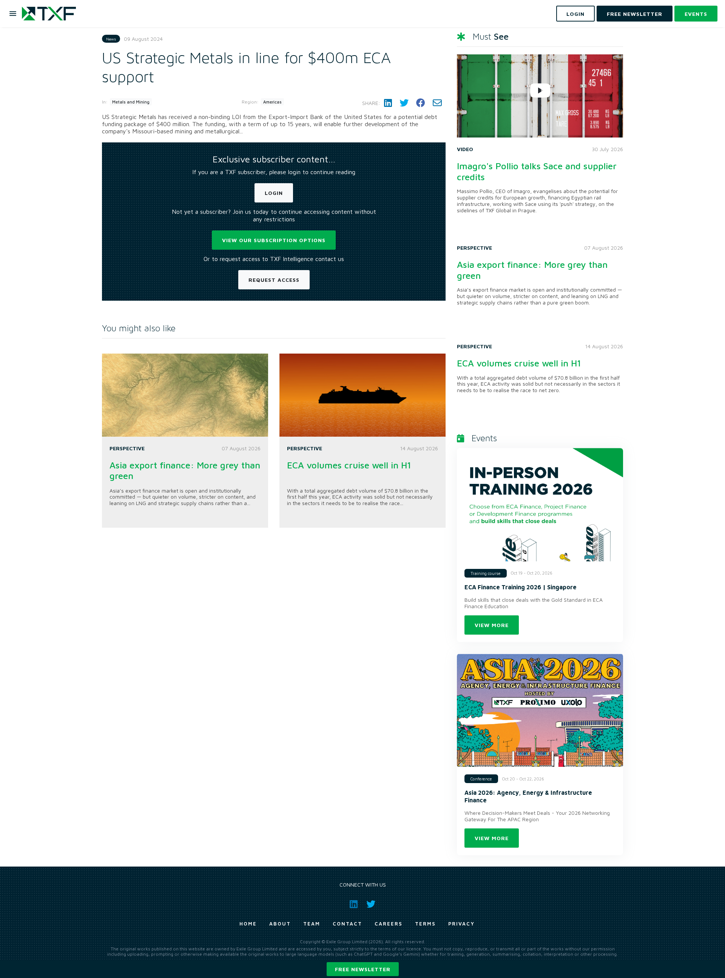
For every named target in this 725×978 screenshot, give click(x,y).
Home (248, 924)
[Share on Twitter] (404, 103)
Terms (425, 924)
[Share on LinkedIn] (388, 103)
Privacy (461, 924)
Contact (347, 924)
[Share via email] (437, 103)
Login (274, 193)
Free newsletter (362, 969)
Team (311, 924)
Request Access (273, 280)
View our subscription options (273, 240)
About (280, 924)
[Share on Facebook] (420, 103)
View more (492, 625)
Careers (389, 924)
